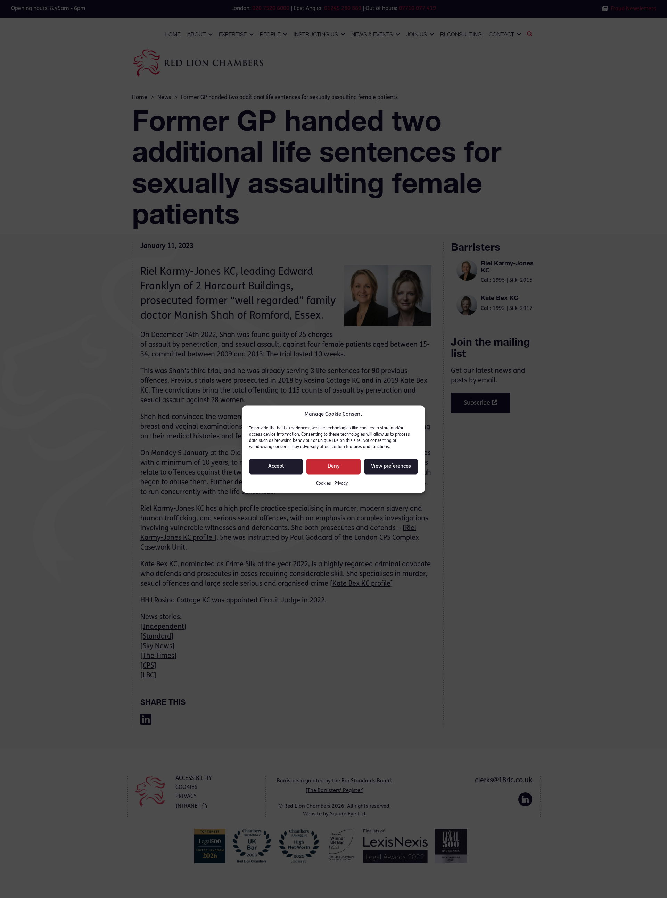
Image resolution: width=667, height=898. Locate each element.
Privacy (341, 483)
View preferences (391, 466)
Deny (334, 466)
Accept (276, 466)
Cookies (323, 483)
